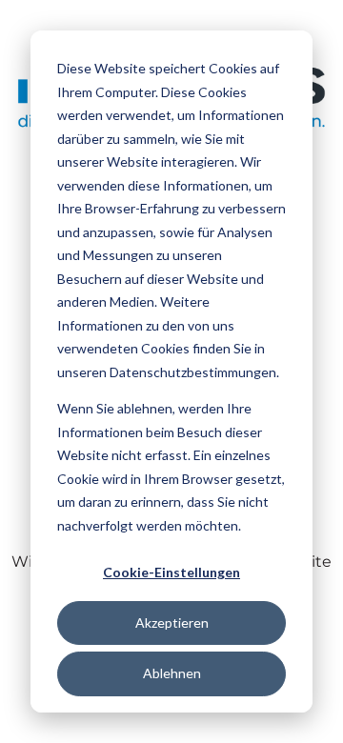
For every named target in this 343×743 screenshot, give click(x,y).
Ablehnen (172, 673)
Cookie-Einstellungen (171, 572)
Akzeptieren (172, 622)
